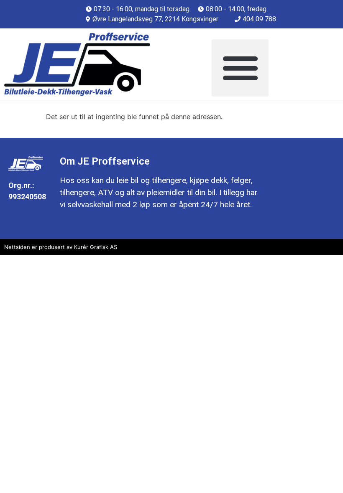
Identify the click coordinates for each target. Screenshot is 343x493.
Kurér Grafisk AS (95, 247)
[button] (240, 68)
